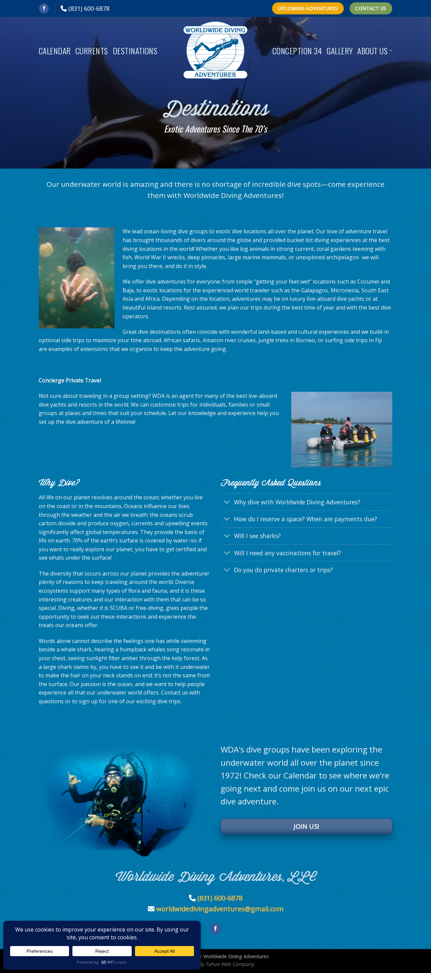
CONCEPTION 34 (297, 51)
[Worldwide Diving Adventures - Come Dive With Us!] (215, 50)
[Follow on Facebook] (44, 8)
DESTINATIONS (135, 51)
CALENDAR (55, 51)
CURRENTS (91, 51)
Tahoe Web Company (229, 964)
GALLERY (340, 51)
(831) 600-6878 (88, 8)
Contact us (174, 692)
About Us (372, 51)
